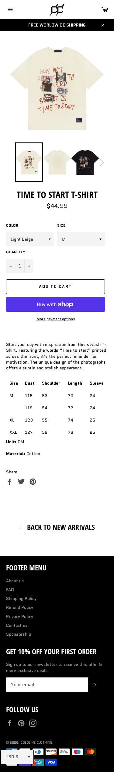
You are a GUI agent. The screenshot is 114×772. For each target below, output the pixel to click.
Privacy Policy (19, 616)
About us (15, 581)
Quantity (15, 252)
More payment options (55, 319)
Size (61, 225)
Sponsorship (18, 634)
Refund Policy (19, 607)
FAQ (10, 590)
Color (12, 225)
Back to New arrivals (60, 527)
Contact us (17, 625)
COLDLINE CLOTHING (36, 742)
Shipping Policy (21, 598)
